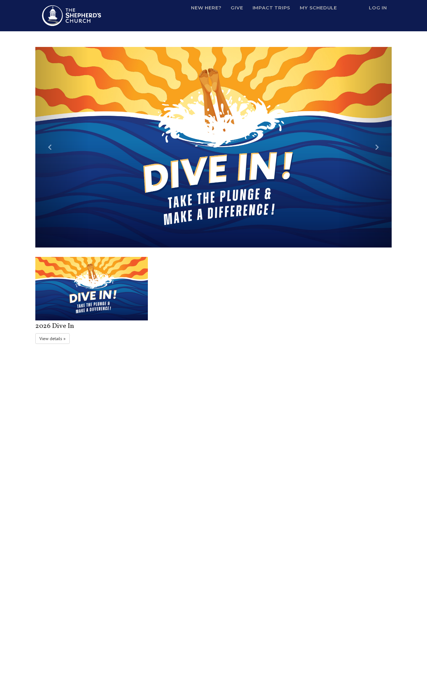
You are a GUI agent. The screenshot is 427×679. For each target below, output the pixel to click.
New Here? (206, 8)
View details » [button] (52, 338)
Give (237, 8)
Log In (378, 8)
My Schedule (318, 8)
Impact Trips (272, 8)
